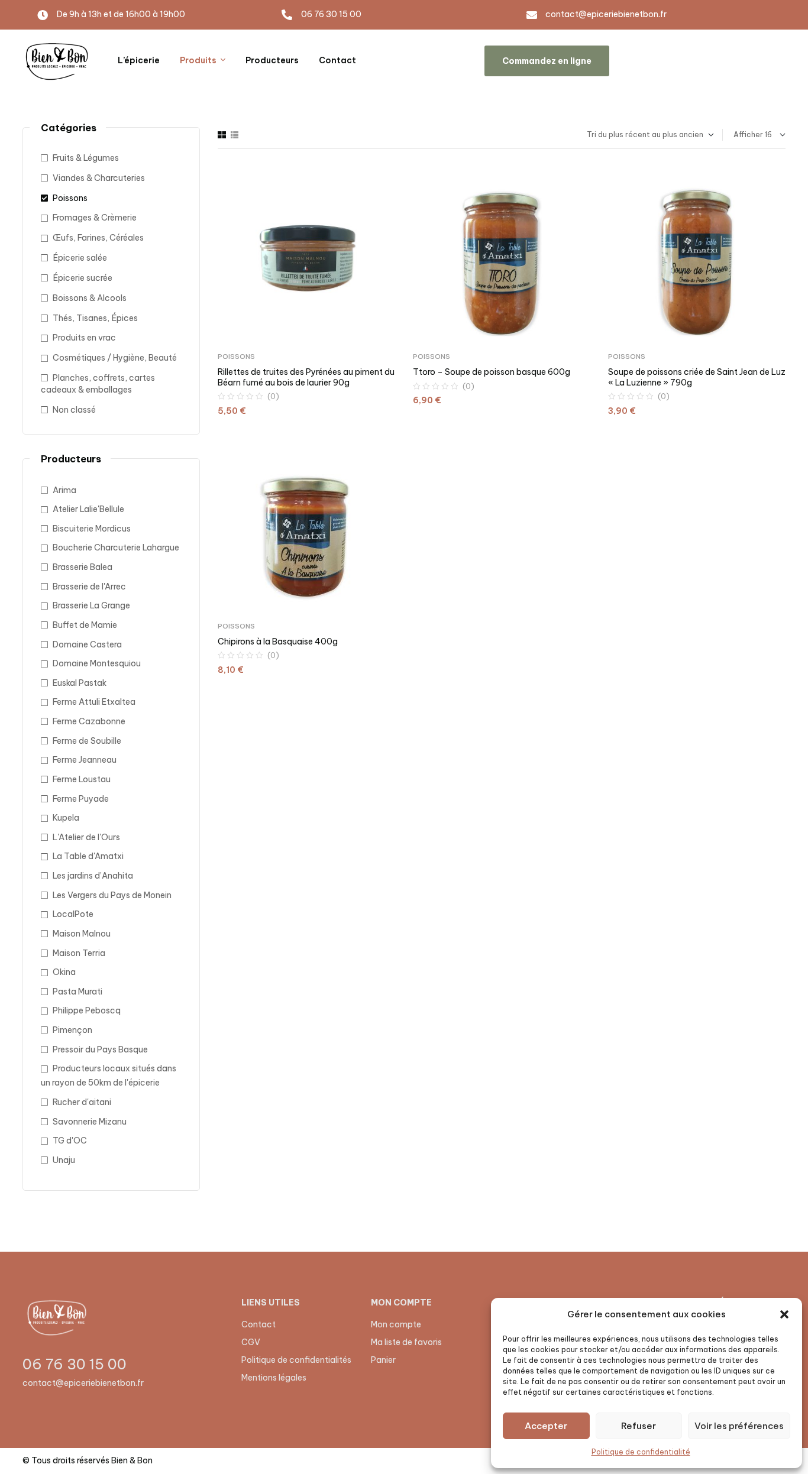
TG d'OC (70, 1140)
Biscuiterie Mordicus (92, 528)
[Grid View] (221, 135)
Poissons (236, 356)
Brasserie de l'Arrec (89, 586)
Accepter (546, 1425)
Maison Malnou (82, 933)
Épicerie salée (80, 257)
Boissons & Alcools (90, 298)
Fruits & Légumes (86, 158)
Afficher (748, 134)
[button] (784, 1314)
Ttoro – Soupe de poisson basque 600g (491, 372)
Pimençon (72, 1030)
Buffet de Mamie (85, 625)
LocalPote (73, 914)
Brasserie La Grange (91, 605)
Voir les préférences (739, 1425)
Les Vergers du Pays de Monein (112, 895)
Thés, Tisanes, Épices (95, 318)
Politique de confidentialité (641, 1451)
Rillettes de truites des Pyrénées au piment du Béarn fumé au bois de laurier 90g (306, 377)
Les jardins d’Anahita (93, 875)
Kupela (66, 817)
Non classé (74, 409)
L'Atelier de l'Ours (86, 837)
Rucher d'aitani (82, 1102)
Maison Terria (79, 953)
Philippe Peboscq (87, 1010)
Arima (64, 490)
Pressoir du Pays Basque (100, 1049)
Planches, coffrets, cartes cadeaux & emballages (98, 383)
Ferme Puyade (81, 798)
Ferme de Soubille (87, 741)
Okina (64, 972)
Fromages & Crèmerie (95, 217)
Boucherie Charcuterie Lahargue (116, 547)
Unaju (64, 1160)
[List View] (234, 135)
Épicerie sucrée (82, 278)
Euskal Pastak (79, 683)
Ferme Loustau (82, 779)
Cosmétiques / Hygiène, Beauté (115, 357)
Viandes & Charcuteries (99, 178)
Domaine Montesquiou (97, 663)
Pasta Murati (77, 991)
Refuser (638, 1425)
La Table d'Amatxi (88, 856)
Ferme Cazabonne (89, 721)
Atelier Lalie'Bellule (88, 509)
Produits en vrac (84, 337)
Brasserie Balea (82, 567)
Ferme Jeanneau (85, 759)
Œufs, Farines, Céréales (98, 237)
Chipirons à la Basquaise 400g (278, 641)
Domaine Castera (87, 644)
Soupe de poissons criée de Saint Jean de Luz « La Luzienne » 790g (697, 377)
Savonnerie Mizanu (90, 1121)
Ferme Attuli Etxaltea (94, 701)
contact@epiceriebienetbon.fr (83, 1383)
